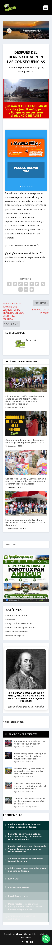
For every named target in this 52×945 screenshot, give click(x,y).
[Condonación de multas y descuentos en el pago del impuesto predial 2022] (26, 423)
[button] (46, 939)
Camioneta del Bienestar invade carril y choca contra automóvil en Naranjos (29, 801)
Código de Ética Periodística (18, 623)
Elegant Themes (23, 934)
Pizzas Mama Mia (26, 169)
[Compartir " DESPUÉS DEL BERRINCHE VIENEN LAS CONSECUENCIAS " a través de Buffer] (42, 284)
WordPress (26, 937)
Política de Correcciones (16, 631)
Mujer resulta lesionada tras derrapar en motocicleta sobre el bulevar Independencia (30, 786)
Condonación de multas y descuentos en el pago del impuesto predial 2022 (24, 441)
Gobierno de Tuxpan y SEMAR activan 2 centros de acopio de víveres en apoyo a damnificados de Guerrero (25, 481)
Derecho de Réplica (14, 635)
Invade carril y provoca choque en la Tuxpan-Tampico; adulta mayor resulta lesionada (30, 756)
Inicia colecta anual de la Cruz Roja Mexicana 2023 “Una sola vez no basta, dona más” (25, 522)
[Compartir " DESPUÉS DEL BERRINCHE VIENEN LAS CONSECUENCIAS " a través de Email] (26, 289)
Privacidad (10, 619)
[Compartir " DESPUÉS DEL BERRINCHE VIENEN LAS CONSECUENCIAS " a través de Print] (31, 289)
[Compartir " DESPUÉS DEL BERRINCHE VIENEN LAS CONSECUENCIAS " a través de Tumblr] (26, 284)
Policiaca (29, 746)
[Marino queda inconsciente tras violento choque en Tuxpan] (8, 743)
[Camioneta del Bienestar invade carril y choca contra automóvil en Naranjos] (8, 800)
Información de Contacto (17, 615)
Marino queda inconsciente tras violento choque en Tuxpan (29, 742)
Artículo (30, 71)
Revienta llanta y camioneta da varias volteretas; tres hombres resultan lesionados (29, 771)
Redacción (30, 67)
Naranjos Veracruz (33, 806)
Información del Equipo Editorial (21, 627)
